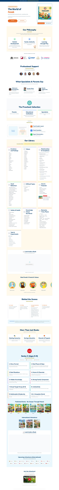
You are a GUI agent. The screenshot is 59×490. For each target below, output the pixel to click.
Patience (25, 165)
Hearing (43, 216)
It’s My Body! (26, 187)
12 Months (40, 218)
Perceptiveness (26, 161)
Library (40, 219)
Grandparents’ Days (41, 226)
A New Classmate (41, 160)
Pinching (10, 166)
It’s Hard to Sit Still (41, 169)
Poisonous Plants (11, 214)
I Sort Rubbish (26, 221)
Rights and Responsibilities (42, 188)
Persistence (25, 160)
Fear (9, 152)
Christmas (43, 225)
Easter (40, 225)
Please (10, 201)
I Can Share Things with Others (13, 188)
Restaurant (46, 219)
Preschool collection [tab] (41, 23)
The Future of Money (42, 192)
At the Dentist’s (11, 220)
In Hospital (10, 221)
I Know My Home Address (12, 215)
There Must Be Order (42, 162)
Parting (25, 188)
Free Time (10, 200)
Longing (10, 157)
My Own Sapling (26, 220)
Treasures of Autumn (27, 217)
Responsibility (26, 166)
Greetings (10, 205)
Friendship (10, 162)
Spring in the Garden (26, 215)
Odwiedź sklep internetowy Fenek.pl (33, 0)
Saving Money (41, 191)
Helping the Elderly (11, 192)
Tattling (10, 169)
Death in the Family (26, 189)
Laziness (25, 164)
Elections (40, 187)
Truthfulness (25, 151)
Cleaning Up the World (27, 222)
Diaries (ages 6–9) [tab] (48, 23)
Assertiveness (26, 152)
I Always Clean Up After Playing (13, 191)
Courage (25, 167)
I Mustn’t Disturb (11, 197)
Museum (43, 219)
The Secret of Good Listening (43, 171)
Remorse (10, 158)
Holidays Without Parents (42, 227)
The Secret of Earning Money (43, 193)
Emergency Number (11, 212)
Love (9, 163)
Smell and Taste (41, 217)
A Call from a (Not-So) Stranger (13, 226)
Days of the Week (47, 218)
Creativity (25, 154)
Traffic (10, 213)
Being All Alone (11, 170)
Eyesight (40, 216)
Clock (43, 218)
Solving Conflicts (11, 194)
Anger (10, 156)
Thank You (10, 204)
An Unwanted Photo (11, 225)
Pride (9, 165)
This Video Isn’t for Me (12, 224)
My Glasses (40, 158)
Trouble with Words (41, 156)
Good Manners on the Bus (12, 193)
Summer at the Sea (26, 216)
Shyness (10, 164)
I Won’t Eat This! (11, 198)
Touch (46, 216)
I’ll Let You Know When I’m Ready (43, 167)
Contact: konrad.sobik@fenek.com (29, 474)
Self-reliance (25, 159)
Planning (25, 157)
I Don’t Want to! (11, 199)
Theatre (40, 220)
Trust (9, 159)
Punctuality (25, 158)
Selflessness (25, 153)
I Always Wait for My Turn (12, 187)
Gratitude (10, 153)
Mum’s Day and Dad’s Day (42, 224)
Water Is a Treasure (26, 223)
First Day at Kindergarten (42, 221)
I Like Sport (10, 218)
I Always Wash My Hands (12, 219)
